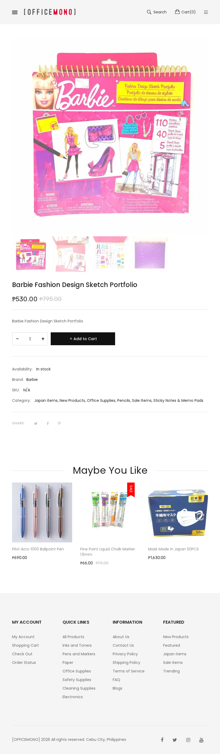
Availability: (22, 369)
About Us (121, 636)
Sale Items (142, 400)
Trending (171, 671)
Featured (171, 645)
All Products (73, 636)
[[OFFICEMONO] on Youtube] (201, 740)
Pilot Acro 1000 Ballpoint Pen (38, 549)
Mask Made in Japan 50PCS (173, 549)
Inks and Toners (77, 645)
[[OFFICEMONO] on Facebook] (162, 740)
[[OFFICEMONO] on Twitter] (174, 740)
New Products (72, 400)
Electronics (73, 697)
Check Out (22, 654)
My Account (23, 636)
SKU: (16, 390)
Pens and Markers (79, 654)
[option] (30, 254)
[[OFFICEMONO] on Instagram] (188, 740)
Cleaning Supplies (79, 688)
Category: (21, 400)
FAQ (116, 679)
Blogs (117, 688)
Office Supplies (101, 400)
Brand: (18, 379)
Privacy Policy (125, 654)
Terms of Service (129, 671)
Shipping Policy (126, 662)
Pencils (123, 400)
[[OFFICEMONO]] (49, 12)
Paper (68, 662)
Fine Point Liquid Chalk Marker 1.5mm (107, 551)
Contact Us (123, 645)
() (188, 12)
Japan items (46, 400)
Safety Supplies (77, 679)
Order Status (24, 662)
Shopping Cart (25, 645)
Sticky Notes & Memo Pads (178, 400)
